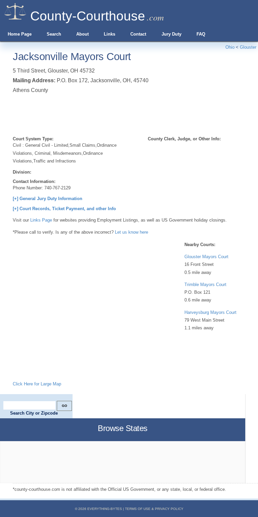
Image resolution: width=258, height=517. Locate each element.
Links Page (41, 220)
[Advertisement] (135, 113)
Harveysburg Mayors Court (210, 312)
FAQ (201, 34)
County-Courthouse (87, 16)
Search (54, 34)
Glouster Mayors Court (206, 256)
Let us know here (131, 232)
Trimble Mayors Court (205, 284)
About (82, 34)
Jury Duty (171, 34)
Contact (138, 34)
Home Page (20, 34)
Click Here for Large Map (37, 383)
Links (109, 34)
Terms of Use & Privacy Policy (154, 509)
